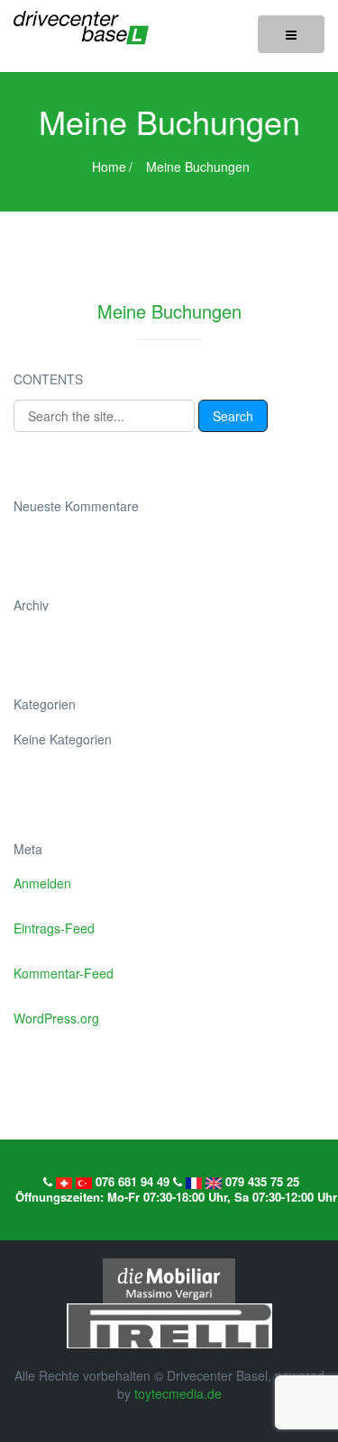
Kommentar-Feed (64, 973)
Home (109, 167)
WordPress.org (56, 1018)
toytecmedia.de (178, 1393)
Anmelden (42, 883)
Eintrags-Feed (54, 928)
